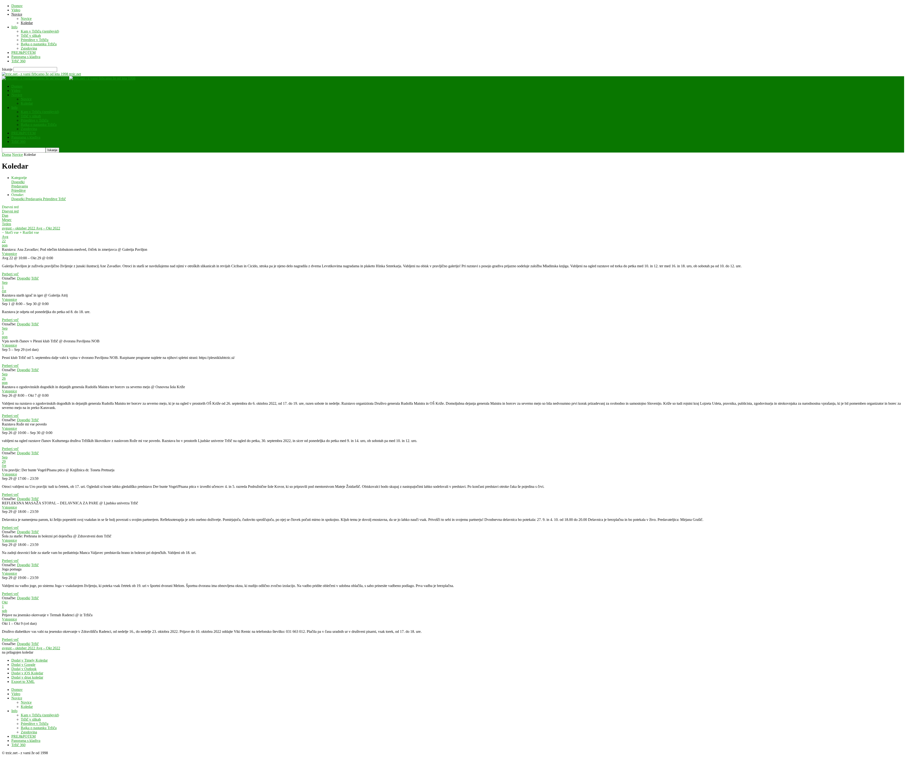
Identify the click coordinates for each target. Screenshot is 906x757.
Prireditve (18, 190)
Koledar (27, 23)
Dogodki (18, 182)
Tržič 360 (18, 61)
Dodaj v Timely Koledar (29, 660)
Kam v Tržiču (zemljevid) (40, 31)
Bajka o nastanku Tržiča (39, 44)
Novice (16, 14)
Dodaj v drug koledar (27, 677)
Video (15, 10)
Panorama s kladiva (25, 57)
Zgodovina (29, 48)
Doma (6, 155)
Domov (17, 6)
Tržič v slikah (31, 36)
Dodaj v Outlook (24, 669)
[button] (17, 652)
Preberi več (10, 274)
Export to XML (23, 682)
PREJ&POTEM (23, 53)
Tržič (62, 199)
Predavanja (19, 186)
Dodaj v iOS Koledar (27, 673)
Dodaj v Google (23, 665)
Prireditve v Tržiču (34, 40)
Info (14, 27)
